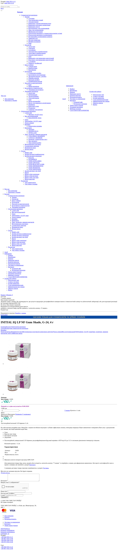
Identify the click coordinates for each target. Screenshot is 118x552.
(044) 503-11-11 (11, 1)
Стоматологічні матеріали (29, 15)
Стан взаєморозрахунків (100, 99)
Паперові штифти (34, 80)
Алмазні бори (32, 66)
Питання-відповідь (76, 97)
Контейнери (32, 70)
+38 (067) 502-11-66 (7, 548)
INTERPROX (32, 159)
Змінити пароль (98, 103)
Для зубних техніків (31, 184)
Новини (72, 92)
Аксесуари (31, 46)
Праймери (31, 104)
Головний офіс (78, 102)
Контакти (73, 100)
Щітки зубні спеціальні (32, 174)
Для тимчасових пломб (35, 20)
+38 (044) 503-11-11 (7, 537)
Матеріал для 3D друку (35, 114)
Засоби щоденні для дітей (33, 171)
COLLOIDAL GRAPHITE (36, 136)
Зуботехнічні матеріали (28, 111)
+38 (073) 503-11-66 (7, 542)
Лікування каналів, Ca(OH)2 (37, 76)
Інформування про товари (101, 101)
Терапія (27, 17)
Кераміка (27, 124)
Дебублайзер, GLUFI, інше (33, 121)
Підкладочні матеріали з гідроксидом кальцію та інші (45, 33)
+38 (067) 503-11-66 (7, 538)
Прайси (72, 89)
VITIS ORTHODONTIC (35, 166)
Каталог (20, 12)
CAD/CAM (28, 113)
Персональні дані (98, 94)
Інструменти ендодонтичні (36, 75)
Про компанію (9, 99)
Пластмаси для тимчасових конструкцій (41, 60)
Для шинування (33, 22)
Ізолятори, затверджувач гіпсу (37, 139)
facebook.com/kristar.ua (7, 530)
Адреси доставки (98, 96)
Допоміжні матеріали (31, 91)
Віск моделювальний (31, 116)
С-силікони (31, 61)
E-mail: (3, 495)
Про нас (3, 95)
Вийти (95, 104)
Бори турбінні (29, 65)
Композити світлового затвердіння (39, 25)
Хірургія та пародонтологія (33, 83)
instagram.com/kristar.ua (8, 532)
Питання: (4, 480)
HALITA (31, 157)
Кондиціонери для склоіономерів (38, 28)
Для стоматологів (30, 182)
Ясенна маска (29, 149)
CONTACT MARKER (35, 138)
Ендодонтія (28, 71)
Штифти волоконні (34, 41)
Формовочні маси (30, 147)
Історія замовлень (98, 98)
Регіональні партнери (80, 104)
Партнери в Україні (11, 100)
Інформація (69, 86)
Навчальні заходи (75, 94)
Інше (29, 43)
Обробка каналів (33, 78)
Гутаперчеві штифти (34, 73)
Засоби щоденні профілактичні (34, 154)
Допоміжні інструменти (35, 89)
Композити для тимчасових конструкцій (41, 58)
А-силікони (32, 50)
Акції (64, 99)
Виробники (73, 90)
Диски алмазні (29, 123)
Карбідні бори (32, 68)
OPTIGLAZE (32, 133)
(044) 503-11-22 (9, 3)
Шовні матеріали (33, 86)
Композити (28, 128)
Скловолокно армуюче (32, 146)
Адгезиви (31, 18)
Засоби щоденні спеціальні (33, 156)
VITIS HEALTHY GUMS (36, 164)
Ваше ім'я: (4, 491)
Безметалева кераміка (35, 126)
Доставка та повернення (77, 99)
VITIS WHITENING (34, 169)
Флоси (27, 172)
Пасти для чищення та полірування (39, 103)
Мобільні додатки (75, 109)
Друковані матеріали (76, 107)
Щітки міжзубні (30, 179)
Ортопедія (28, 45)
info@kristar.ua (5, 528)
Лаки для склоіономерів (35, 30)
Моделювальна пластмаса (33, 144)
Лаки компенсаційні (34, 143)
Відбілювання (32, 94)
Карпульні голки (33, 106)
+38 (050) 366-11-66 (7, 540)
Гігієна (23, 151)
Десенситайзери (33, 96)
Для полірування (33, 98)
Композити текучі (34, 27)
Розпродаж (24, 181)
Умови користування (76, 105)
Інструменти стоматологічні (33, 88)
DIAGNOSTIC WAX (34, 118)
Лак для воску (32, 141)
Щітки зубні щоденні (31, 176)
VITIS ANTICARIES (34, 161)
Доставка (46, 468)
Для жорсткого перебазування (37, 51)
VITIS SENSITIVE (34, 167)
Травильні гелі (33, 38)
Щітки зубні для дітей (31, 177)
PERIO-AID (28, 152)
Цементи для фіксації (35, 63)
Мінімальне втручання (35, 31)
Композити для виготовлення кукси (39, 23)
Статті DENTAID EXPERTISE (79, 110)
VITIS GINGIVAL (34, 162)
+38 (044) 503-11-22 (7, 547)
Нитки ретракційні (34, 101)
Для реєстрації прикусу (35, 55)
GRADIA (31, 129)
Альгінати (31, 48)
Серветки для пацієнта (35, 109)
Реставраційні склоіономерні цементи (40, 36)
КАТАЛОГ (4, 315)
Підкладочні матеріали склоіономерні (40, 35)
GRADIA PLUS (33, 131)
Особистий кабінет (95, 91)
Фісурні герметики (34, 40)
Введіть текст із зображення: (10, 482)
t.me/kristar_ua (5, 533)
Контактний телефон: (7, 493)
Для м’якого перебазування (37, 53)
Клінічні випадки (75, 95)
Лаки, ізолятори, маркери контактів (36, 134)
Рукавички (31, 108)
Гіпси (26, 119)
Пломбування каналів (35, 81)
